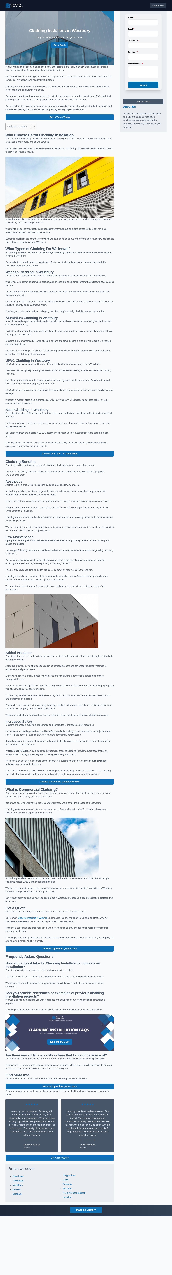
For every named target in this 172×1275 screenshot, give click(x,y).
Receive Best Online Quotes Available (60, 781)
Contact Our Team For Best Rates (59, 453)
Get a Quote (59, 45)
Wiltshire (67, 1188)
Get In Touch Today (59, 117)
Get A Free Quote (60, 1158)
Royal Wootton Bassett (74, 1193)
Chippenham (69, 1175)
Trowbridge (17, 1180)
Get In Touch (143, 101)
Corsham (17, 1194)
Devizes (16, 1189)
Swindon (67, 1197)
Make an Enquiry (86, 1209)
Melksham (17, 1185)
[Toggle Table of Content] (32, 126)
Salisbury (67, 1184)
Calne (66, 1179)
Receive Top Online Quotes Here (60, 948)
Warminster (18, 1176)
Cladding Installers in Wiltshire (33, 918)
